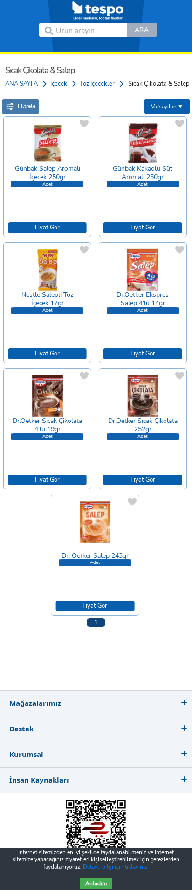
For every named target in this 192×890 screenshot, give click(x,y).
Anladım (96, 883)
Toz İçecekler (97, 84)
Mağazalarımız (35, 703)
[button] (142, 30)
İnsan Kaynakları (39, 779)
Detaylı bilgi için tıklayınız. (116, 866)
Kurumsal (26, 754)
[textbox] (91, 30)
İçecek (58, 84)
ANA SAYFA (21, 84)
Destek (21, 728)
